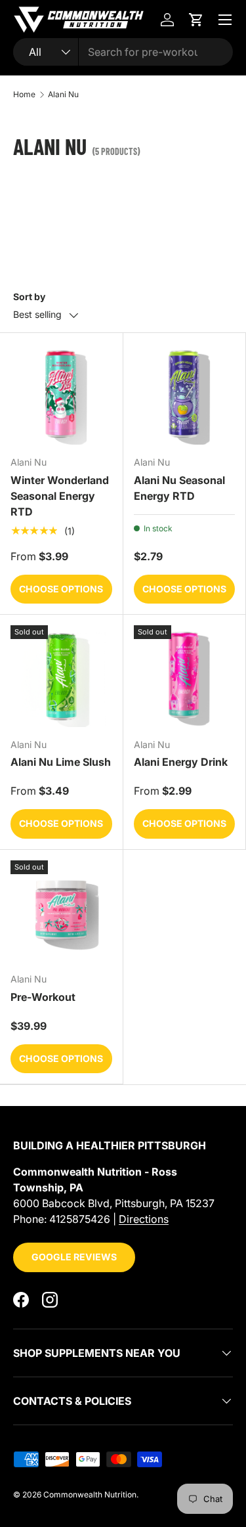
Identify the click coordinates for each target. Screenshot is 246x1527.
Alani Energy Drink (181, 761)
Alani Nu (63, 95)
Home (24, 95)
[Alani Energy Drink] (185, 676)
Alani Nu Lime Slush (60, 761)
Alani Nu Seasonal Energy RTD (179, 488)
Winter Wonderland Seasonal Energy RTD (59, 496)
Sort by (29, 296)
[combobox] (123, 52)
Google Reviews (74, 1256)
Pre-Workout (42, 997)
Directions (144, 1219)
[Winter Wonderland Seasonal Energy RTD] (61, 394)
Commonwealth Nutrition (89, 1494)
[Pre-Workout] (61, 911)
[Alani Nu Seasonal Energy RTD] (185, 394)
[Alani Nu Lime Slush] (61, 676)
